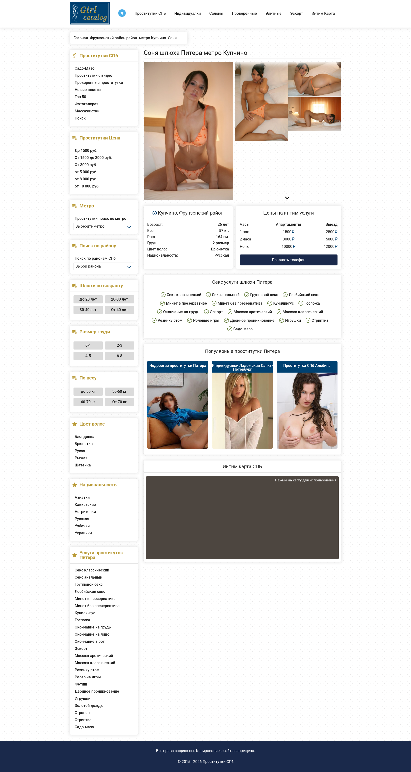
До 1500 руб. (86, 150)
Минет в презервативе (95, 598)
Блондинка (84, 436)
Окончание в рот (90, 641)
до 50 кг (88, 391)
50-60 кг (119, 391)
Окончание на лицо (92, 634)
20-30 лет (119, 299)
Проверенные (244, 13)
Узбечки (82, 526)
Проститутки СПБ (150, 13)
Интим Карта (323, 13)
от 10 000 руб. (87, 186)
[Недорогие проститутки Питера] (177, 418)
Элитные (273, 13)
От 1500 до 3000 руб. (93, 157)
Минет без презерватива (97, 606)
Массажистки (87, 111)
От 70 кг (119, 402)
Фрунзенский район (201, 213)
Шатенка (83, 465)
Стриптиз (83, 720)
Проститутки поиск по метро (100, 218)
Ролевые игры (88, 677)
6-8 (119, 356)
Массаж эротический (94, 655)
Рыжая (81, 458)
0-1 (88, 345)
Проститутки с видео (93, 75)
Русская (82, 519)
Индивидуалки (187, 13)
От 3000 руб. (86, 165)
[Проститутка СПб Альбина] (307, 417)
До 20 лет (88, 299)
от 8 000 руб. (86, 179)
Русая (80, 451)
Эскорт (296, 13)
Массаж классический (95, 663)
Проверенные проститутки (99, 82)
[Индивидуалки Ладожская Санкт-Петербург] (242, 416)
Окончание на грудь (93, 627)
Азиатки (82, 497)
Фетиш (81, 684)
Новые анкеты (88, 89)
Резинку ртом (87, 670)
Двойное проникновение (97, 691)
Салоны (216, 13)
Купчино (167, 213)
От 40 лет (119, 309)
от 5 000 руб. (86, 172)
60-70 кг (88, 402)
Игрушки (82, 698)
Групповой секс (89, 584)
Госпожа (82, 620)
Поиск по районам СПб (95, 258)
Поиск (80, 118)
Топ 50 (80, 97)
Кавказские (85, 504)
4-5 (88, 356)
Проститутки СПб (218, 761)
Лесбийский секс (90, 591)
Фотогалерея (86, 104)
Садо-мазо (84, 727)
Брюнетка (84, 443)
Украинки (83, 533)
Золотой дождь (89, 705)
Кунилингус (85, 613)
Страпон (82, 712)
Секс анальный (88, 577)
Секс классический (92, 570)
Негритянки (85, 511)
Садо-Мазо (84, 68)
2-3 (119, 345)
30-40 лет (88, 309)
